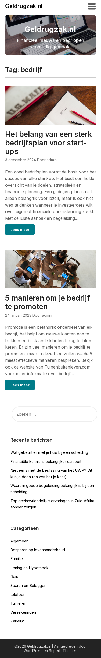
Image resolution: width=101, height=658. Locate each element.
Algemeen (19, 541)
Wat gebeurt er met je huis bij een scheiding (49, 452)
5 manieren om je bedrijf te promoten (47, 302)
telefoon (17, 594)
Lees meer (20, 229)
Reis (14, 576)
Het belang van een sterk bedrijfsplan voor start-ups (48, 143)
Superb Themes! (63, 650)
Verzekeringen (23, 612)
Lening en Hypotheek (29, 567)
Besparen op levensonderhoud (37, 549)
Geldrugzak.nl (23, 6)
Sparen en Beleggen (28, 585)
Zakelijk (17, 621)
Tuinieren (18, 603)
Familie (16, 558)
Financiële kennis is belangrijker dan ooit (45, 461)
